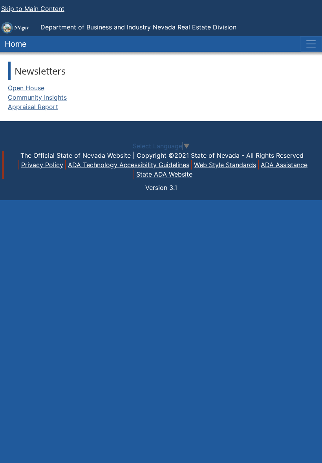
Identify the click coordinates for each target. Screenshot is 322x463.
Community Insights (37, 97)
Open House (26, 88)
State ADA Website (164, 174)
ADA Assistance (284, 165)
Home (13, 44)
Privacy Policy (42, 165)
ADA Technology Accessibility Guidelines (128, 165)
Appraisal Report (33, 107)
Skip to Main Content (32, 9)
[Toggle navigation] (311, 44)
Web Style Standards (225, 165)
